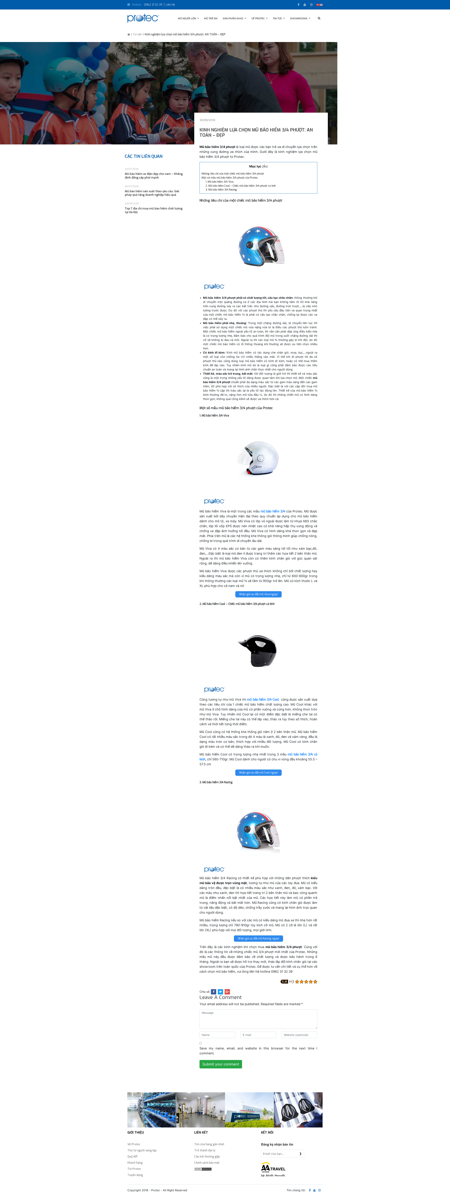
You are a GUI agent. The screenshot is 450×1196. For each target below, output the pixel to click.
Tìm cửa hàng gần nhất (209, 1144)
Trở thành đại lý (204, 1150)
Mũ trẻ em (210, 18)
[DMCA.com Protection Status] (203, 1169)
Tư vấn (137, 34)
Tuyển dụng (135, 1175)
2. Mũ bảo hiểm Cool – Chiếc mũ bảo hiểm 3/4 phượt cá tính (240, 186)
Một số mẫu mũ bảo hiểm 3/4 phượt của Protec (229, 177)
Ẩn (265, 166)
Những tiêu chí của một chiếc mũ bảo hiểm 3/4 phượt (232, 173)
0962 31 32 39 (153, 5)
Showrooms (299, 18)
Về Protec (258, 18)
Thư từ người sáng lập (141, 1150)
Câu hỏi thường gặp (207, 1156)
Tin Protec (134, 1169)
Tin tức (278, 18)
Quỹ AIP (132, 1156)
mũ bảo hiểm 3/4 (273, 511)
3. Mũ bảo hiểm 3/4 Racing (221, 189)
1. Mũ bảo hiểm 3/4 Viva (219, 181)
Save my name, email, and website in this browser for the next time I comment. (258, 1050)
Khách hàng (135, 1163)
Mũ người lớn (187, 18)
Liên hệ (170, 5)
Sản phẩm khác (233, 18)
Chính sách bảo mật (207, 1163)
